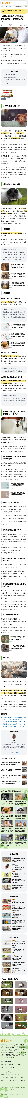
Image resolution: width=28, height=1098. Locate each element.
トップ (2, 6)
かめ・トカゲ (4, 1067)
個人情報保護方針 (14, 1087)
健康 (10, 6)
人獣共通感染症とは (10, 74)
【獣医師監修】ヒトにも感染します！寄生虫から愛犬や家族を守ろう (14, 724)
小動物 (11, 1064)
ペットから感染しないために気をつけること (15, 80)
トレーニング (4, 1077)
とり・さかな (17, 1064)
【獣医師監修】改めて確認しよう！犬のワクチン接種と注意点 (14, 722)
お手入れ (16, 1075)
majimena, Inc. (21, 1094)
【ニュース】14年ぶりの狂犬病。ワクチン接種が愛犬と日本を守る (14, 720)
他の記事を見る (14, 752)
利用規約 (23, 1087)
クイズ (9, 1080)
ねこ (8, 25)
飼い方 (3, 1075)
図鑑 (22, 1077)
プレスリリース (21, 1080)
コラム (14, 1080)
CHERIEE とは (4, 1087)
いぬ (7, 6)
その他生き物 (13, 1067)
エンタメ (3, 1080)
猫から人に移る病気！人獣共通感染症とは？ (13, 717)
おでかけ (17, 1077)
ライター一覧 (4, 1090)
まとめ (6, 84)
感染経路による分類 (10, 77)
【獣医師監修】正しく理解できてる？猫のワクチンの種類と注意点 (14, 726)
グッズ (11, 1077)
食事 (11, 1075)
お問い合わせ (13, 1090)
